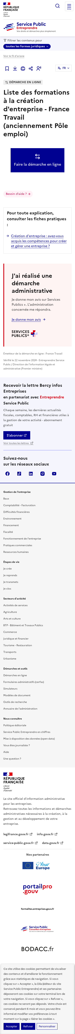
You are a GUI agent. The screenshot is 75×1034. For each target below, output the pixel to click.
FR (64, 68)
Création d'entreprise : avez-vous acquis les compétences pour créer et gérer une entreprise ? (39, 240)
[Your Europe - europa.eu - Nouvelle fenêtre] (37, 865)
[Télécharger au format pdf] (15, 68)
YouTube (54, 473)
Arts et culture (12, 619)
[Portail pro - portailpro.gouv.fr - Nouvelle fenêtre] (37, 889)
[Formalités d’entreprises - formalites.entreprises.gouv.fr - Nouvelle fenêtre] (37, 909)
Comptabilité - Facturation (19, 505)
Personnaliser (47, 1026)
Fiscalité (8, 532)
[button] (38, 68)
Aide (6, 752)
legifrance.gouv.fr (16, 834)
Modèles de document (16, 695)
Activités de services (15, 605)
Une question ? (12, 759)
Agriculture (10, 612)
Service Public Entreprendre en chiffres (26, 732)
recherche (57, 6)
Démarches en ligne (15, 675)
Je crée (7, 569)
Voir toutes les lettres (16, 443)
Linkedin (31, 473)
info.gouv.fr (45, 834)
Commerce (10, 632)
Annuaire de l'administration (20, 709)
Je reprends (10, 575)
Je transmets (10, 582)
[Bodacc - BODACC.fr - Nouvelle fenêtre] (37, 949)
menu (69, 9)
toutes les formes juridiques (25, 46)
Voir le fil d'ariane (13, 56)
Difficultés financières (16, 512)
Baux (6, 499)
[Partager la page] (31, 68)
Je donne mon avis (26, 319)
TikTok (19, 473)
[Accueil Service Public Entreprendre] (30, 31)
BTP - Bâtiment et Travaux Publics (23, 625)
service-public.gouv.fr (18, 843)
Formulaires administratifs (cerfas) (23, 682)
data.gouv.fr (50, 843)
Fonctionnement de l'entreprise (22, 539)
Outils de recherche (15, 702)
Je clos (7, 589)
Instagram (42, 473)
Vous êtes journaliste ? (16, 745)
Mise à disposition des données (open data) (29, 739)
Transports (9, 652)
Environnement (12, 519)
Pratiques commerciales (17, 545)
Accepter (11, 1026)
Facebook (7, 473)
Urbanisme (9, 659)
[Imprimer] (23, 68)
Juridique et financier (16, 639)
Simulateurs (10, 689)
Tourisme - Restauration (17, 645)
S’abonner (15, 435)
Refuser (28, 1026)
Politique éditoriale (14, 725)
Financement (11, 525)
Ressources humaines (16, 552)
